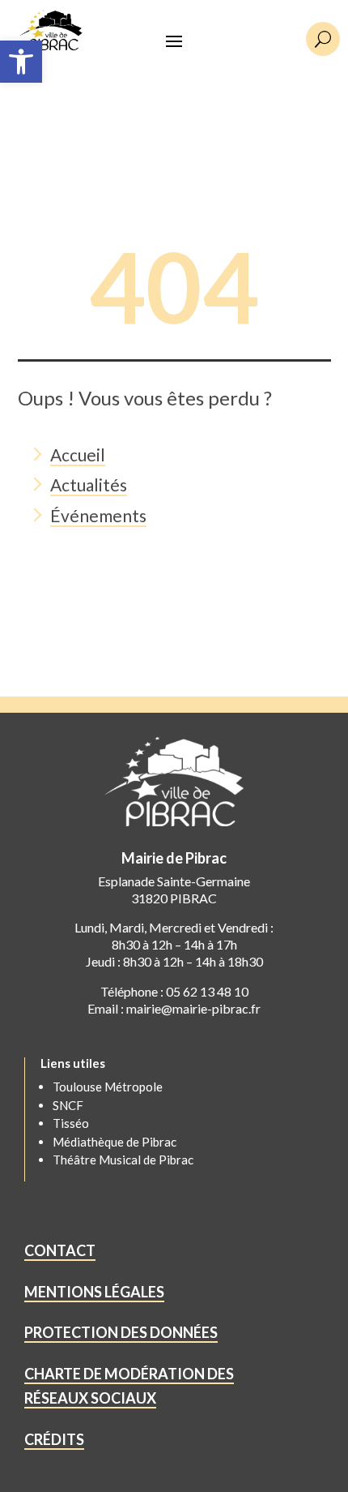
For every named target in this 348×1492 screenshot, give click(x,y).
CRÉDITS (54, 1439)
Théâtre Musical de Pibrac (123, 1159)
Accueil (77, 454)
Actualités (88, 484)
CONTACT (59, 1250)
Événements (98, 515)
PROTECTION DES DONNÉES (121, 1332)
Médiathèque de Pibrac (114, 1141)
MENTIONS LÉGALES (94, 1292)
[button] (21, 62)
